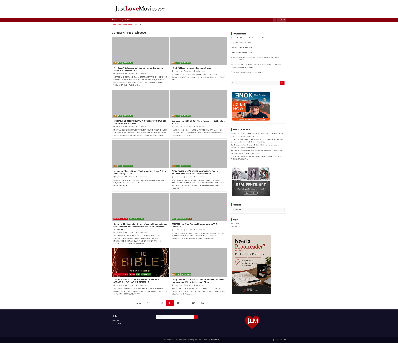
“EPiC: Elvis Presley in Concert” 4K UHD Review (247, 72)
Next (202, 303)
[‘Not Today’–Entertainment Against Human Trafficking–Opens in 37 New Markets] (140, 51)
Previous (138, 303)
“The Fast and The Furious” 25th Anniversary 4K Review (250, 38)
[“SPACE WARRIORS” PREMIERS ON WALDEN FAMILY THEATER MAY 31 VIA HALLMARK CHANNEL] (198, 154)
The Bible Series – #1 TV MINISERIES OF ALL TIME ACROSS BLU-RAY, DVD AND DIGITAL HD (136, 280)
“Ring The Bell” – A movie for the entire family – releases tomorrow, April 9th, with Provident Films (198, 280)
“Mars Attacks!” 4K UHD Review (241, 52)
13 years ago (119, 73)
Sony (189, 219)
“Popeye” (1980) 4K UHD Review (242, 47)
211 (178, 303)
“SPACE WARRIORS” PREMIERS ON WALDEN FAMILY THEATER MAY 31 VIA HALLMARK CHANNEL (195, 172)
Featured (132, 274)
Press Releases (127, 62)
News (120, 62)
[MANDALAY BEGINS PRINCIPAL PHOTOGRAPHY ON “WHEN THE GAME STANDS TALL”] (140, 104)
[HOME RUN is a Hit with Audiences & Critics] (198, 51)
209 (162, 303)
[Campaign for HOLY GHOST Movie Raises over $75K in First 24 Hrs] (198, 104)
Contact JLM (235, 227)
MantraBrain (215, 340)
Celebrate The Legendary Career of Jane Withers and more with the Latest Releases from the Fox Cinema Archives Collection (140, 226)
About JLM (235, 224)
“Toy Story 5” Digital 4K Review (241, 43)
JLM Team (130, 73)
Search (282, 83)
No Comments (142, 73)
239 (193, 303)
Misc (115, 62)
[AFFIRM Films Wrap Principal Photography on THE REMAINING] (198, 207)
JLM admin (235, 156)
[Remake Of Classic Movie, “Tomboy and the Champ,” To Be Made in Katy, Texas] (140, 154)
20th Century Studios (121, 219)
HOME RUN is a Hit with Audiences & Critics (191, 68)
